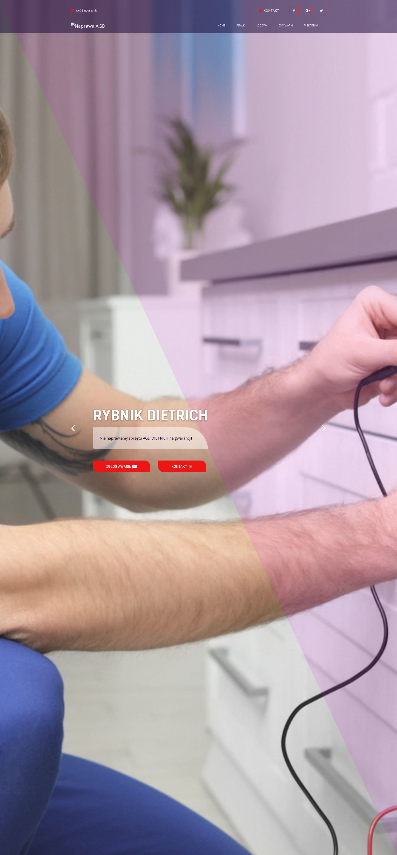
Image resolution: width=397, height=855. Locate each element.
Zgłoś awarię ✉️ (121, 466)
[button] (73, 427)
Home (221, 25)
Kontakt (271, 10)
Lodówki (262, 25)
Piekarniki (311, 25)
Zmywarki (286, 25)
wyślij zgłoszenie (86, 10)
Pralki (240, 25)
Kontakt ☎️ (182, 466)
